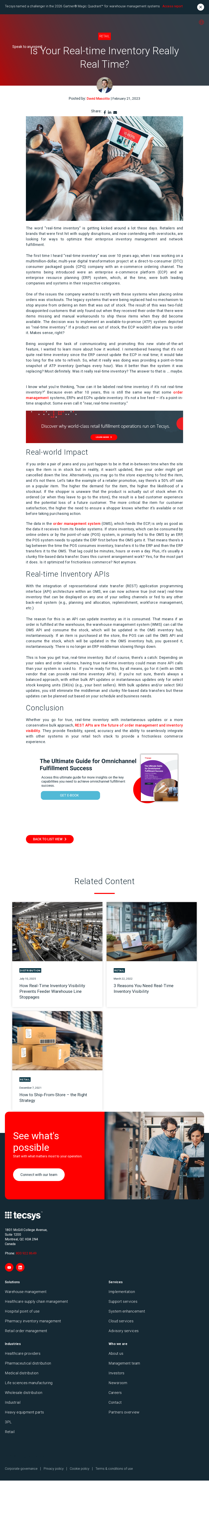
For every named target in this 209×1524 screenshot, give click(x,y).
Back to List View (47, 839)
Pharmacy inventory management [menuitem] (33, 1321)
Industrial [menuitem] (12, 1402)
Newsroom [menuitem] (118, 1383)
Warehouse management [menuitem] (26, 1292)
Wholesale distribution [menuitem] (23, 1392)
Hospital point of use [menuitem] (22, 1311)
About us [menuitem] (116, 1353)
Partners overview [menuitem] (124, 1412)
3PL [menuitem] (8, 1422)
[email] (115, 112)
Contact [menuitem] (115, 1402)
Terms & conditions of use (114, 1469)
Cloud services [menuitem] (121, 1321)
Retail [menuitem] (9, 1432)
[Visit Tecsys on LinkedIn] (20, 1267)
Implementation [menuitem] (122, 1292)
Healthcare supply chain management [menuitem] (36, 1301)
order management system (77, 523)
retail (104, 36)
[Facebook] (105, 112)
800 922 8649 (26, 1253)
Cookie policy (79, 1469)
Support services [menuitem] (123, 1301)
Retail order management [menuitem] (26, 1331)
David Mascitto (98, 98)
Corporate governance (21, 1469)
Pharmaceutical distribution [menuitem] (28, 1363)
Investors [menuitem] (117, 1373)
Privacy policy (54, 1469)
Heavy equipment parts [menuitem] (24, 1412)
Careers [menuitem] (115, 1392)
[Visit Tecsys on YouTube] (9, 1267)
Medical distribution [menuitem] (21, 1373)
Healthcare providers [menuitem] (22, 1353)
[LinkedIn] (109, 112)
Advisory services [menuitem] (124, 1331)
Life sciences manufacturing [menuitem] (29, 1383)
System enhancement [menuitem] (127, 1311)
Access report (172, 6)
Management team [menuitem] (124, 1363)
